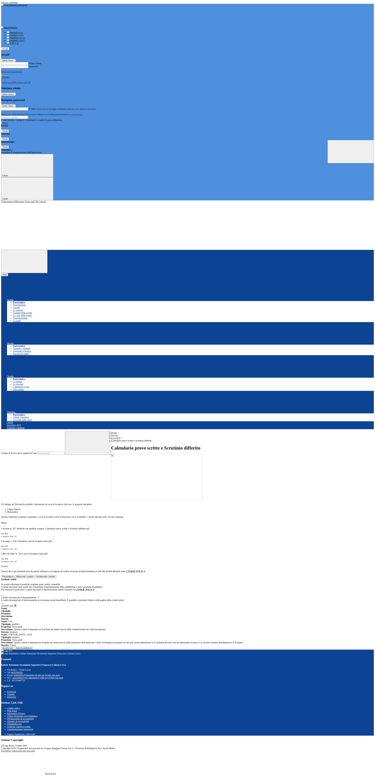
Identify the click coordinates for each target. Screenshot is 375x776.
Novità (114, 435)
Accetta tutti (46, 576)
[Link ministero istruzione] (14, 5)
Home (114, 433)
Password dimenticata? (11, 72)
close (4, 275)
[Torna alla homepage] (23, 201)
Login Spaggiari (76, 114)
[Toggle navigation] (24, 261)
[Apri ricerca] (351, 151)
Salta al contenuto (9, 2)
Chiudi (5, 131)
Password (33, 66)
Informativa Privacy (16, 713)
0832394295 (17, 672)
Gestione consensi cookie (18, 726)
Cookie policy (13, 708)
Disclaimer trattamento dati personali (18, 751)
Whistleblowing (14, 724)
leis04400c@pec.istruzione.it (38, 678)
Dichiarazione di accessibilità (20, 718)
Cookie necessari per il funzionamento (19, 597)
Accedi (5, 49)
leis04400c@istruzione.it (37, 675)
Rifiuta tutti (25, 576)
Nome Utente (35, 63)
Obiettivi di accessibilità (18, 721)
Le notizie (115, 438)
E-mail (32, 109)
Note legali (12, 711)
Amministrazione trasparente (20, 729)
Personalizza (7, 576)
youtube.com (7, 605)
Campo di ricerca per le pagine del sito (19, 453)
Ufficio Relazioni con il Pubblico (22, 716)
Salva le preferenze (24, 648)
